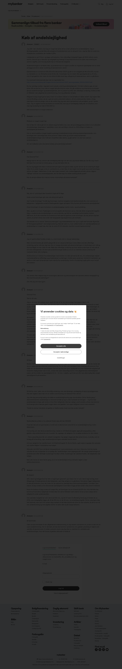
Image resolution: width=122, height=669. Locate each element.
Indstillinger (61, 358)
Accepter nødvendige (61, 352)
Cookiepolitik (50, 325)
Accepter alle (61, 346)
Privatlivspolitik (59, 325)
